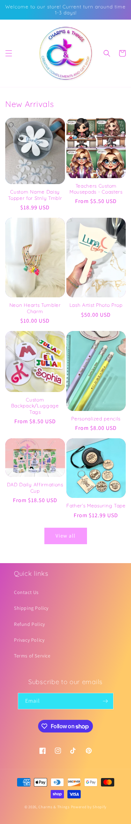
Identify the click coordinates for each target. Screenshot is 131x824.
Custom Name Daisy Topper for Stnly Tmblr (35, 195)
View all (65, 535)
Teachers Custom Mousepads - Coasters (96, 189)
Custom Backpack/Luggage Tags (35, 406)
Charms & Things (54, 806)
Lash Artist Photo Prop (96, 305)
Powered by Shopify (89, 806)
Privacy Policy (29, 640)
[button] (8, 53)
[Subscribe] (105, 701)
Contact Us (26, 592)
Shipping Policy (31, 608)
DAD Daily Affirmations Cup (35, 487)
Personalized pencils (96, 418)
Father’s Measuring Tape (96, 505)
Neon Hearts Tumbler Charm (35, 308)
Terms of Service (32, 656)
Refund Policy (29, 624)
